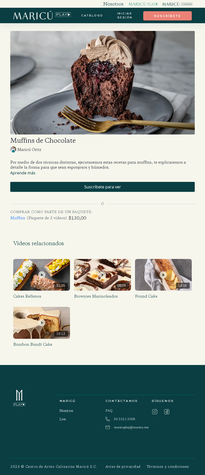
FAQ (109, 410)
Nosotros (66, 411)
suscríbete (167, 16)
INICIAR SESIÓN (124, 15)
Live (63, 419)
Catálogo (92, 15)
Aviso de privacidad (123, 467)
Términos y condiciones (168, 467)
